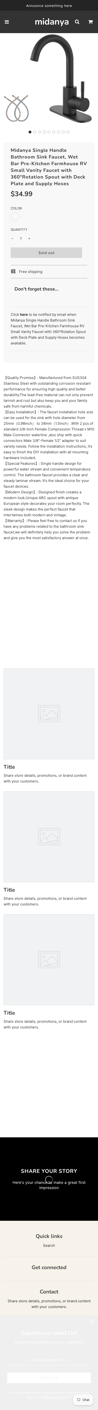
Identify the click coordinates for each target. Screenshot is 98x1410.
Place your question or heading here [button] (35, 610)
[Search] (77, 22)
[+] (29, 239)
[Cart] (90, 22)
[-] (12, 239)
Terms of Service (52, 1397)
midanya (49, 22)
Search (49, 1245)
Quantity (19, 229)
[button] (30, 132)
